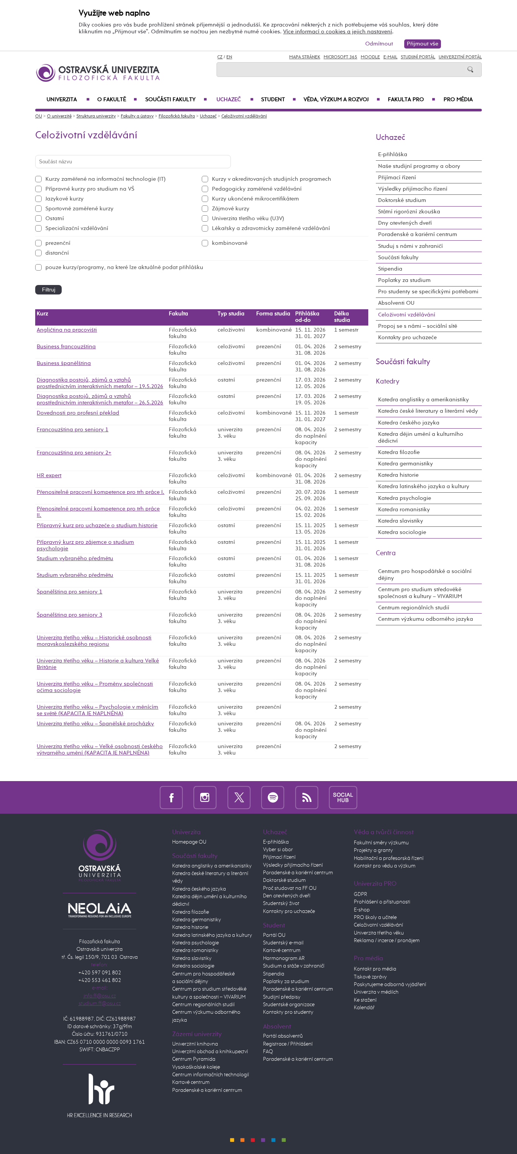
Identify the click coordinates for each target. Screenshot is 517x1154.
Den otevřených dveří (286, 896)
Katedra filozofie (399, 452)
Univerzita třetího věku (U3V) (248, 218)
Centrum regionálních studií (413, 608)
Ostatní (54, 218)
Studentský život (281, 903)
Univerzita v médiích (376, 992)
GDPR (360, 894)
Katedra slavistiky (400, 521)
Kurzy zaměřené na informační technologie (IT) (105, 179)
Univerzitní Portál (460, 57)
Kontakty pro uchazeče (407, 337)
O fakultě (117, 99)
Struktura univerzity (96, 116)
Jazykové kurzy (64, 199)
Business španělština (64, 363)
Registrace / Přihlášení (288, 1044)
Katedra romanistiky (404, 509)
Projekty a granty (373, 850)
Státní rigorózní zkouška (409, 212)
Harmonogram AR (284, 958)
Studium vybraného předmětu (75, 558)
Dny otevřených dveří (405, 223)
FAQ (268, 1051)
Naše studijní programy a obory (419, 166)
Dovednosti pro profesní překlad (78, 413)
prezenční (57, 243)
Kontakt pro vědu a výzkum (385, 866)
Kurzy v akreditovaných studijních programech (271, 179)
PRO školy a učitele (375, 917)
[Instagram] (204, 797)
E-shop (362, 910)
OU (38, 116)
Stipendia (390, 269)
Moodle (370, 57)
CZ (220, 57)
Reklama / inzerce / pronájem (387, 940)
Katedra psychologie (404, 498)
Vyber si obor (278, 849)
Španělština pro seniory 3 (69, 615)
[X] (239, 797)
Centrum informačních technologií (210, 1074)
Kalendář (364, 1007)
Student (278, 99)
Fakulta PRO (411, 99)
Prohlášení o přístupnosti (382, 902)
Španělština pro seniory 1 (69, 592)
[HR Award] (99, 1095)
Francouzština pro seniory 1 (72, 429)
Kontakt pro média (375, 969)
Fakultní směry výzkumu (381, 843)
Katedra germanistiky (405, 464)
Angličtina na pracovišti (67, 330)
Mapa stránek (304, 57)
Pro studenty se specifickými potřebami (428, 291)
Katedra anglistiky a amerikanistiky (423, 399)
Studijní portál (418, 57)
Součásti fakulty (176, 99)
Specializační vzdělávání (76, 228)
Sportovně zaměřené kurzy (79, 208)
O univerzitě (59, 116)
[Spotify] (272, 797)
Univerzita (68, 99)
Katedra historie (398, 475)
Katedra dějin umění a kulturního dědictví (420, 437)
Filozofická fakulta (177, 116)
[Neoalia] (99, 910)
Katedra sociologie (402, 532)
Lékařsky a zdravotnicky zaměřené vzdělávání (271, 228)
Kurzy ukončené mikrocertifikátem (255, 199)
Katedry (387, 381)
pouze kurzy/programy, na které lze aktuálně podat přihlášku (124, 267)
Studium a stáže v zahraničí (293, 966)
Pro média (458, 99)
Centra (386, 553)
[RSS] (306, 797)
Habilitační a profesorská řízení (389, 858)
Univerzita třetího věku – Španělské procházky (95, 724)
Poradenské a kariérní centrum (417, 234)
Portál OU (274, 935)
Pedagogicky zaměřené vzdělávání (257, 189)
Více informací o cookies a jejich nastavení (337, 31)
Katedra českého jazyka (408, 423)
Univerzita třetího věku (379, 933)
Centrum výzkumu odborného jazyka (425, 619)
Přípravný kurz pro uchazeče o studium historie (97, 525)
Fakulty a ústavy (137, 116)
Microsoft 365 (340, 57)
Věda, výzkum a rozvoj (342, 99)
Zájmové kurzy (230, 208)
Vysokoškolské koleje (196, 1067)
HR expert (49, 475)
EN (229, 57)
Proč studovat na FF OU (289, 888)
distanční (57, 253)
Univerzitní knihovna (195, 1044)
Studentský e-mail (283, 943)
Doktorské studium (402, 200)
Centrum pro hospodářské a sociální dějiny (425, 574)
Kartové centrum (191, 1082)
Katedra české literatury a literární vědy (428, 411)
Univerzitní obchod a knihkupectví (210, 1051)
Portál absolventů (283, 1036)
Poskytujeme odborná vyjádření (390, 984)
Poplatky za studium (404, 280)
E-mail (390, 57)
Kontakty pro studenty (288, 1012)
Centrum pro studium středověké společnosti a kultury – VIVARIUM (420, 593)
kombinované (230, 243)
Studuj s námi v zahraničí (410, 246)
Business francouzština (66, 346)
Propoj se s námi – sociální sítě (417, 326)
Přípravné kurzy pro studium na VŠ (89, 189)
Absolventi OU (396, 303)
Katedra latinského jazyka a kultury (423, 486)
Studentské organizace (289, 1004)
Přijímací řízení (397, 177)
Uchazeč (235, 99)
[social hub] (343, 797)
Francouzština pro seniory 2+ (74, 453)
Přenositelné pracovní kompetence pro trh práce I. (100, 492)
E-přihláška (392, 154)
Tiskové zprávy (370, 977)
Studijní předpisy (282, 997)
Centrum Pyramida (193, 1059)
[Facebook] (171, 797)
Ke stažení (365, 1000)
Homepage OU (189, 842)
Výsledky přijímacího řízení (412, 189)
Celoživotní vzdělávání (244, 116)
